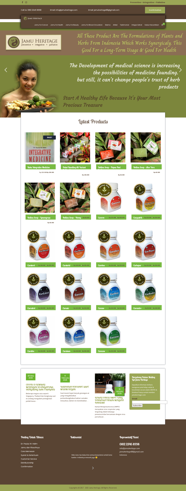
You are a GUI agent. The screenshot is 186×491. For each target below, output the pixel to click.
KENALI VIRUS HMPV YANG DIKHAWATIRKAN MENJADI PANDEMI (109, 400)
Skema (107, 25)
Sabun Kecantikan (152, 25)
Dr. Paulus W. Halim (29, 443)
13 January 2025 (119, 391)
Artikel (115, 25)
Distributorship (27, 462)
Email (134, 398)
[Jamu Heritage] (34, 18)
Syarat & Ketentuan (29, 455)
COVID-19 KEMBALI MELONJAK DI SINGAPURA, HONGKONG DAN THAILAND (40, 387)
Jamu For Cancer (41, 25)
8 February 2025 (65, 377)
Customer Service (29, 459)
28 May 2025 (31, 376)
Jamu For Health (56, 25)
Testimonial (124, 25)
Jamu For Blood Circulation (91, 25)
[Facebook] (22, 2)
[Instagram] (26, 2)
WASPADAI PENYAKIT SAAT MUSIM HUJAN (74, 388)
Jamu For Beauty (72, 25)
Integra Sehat (137, 25)
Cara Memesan (28, 451)
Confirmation (27, 466)
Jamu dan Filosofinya (30, 447)
